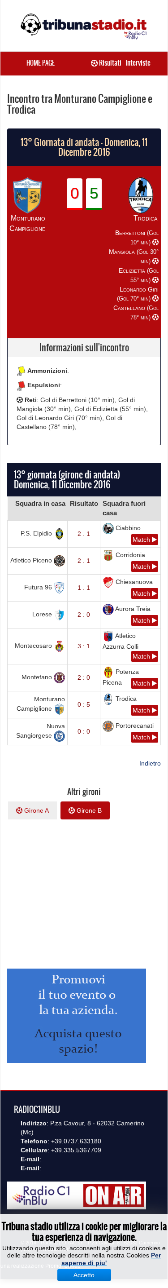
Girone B (88, 810)
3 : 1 (84, 646)
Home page (40, 63)
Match (142, 539)
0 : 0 (84, 731)
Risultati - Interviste (124, 63)
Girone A (35, 810)
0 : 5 (84, 704)
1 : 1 (84, 587)
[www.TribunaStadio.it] (84, 26)
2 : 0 (84, 614)
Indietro (150, 763)
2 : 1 (84, 533)
